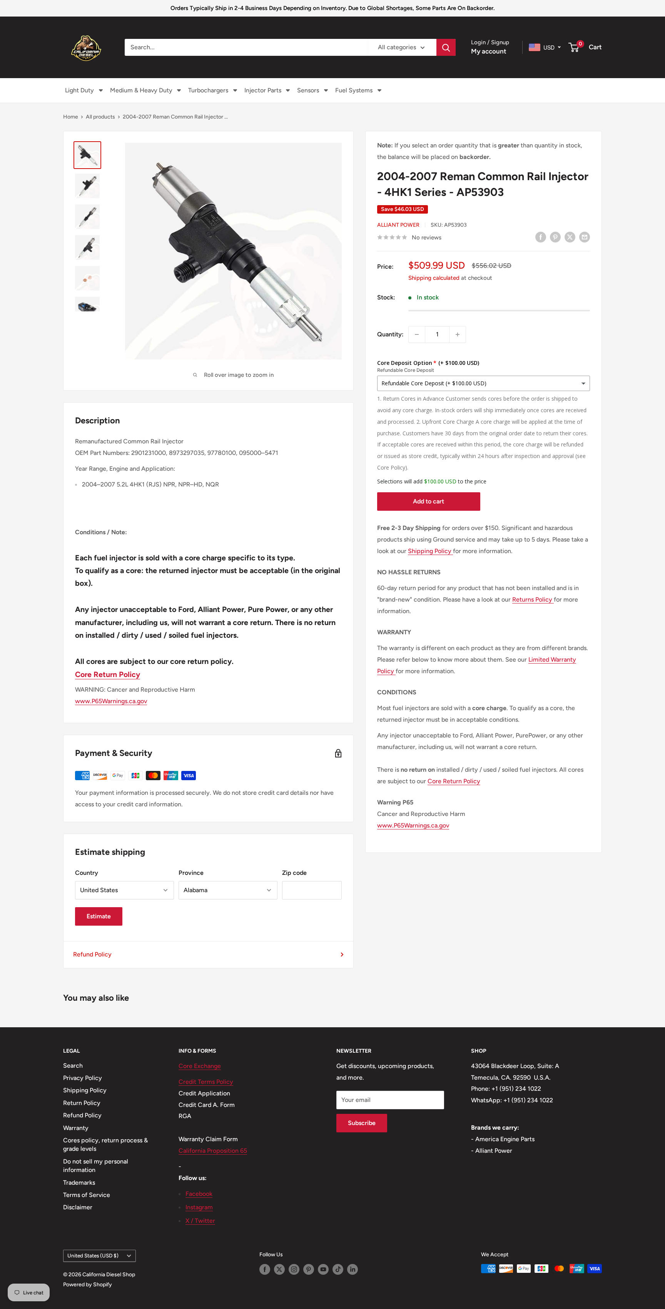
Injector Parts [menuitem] (262, 90)
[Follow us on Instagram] (294, 1269)
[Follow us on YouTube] (323, 1269)
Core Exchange (200, 1066)
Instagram (199, 1207)
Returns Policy (533, 599)
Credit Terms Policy (206, 1081)
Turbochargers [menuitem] (208, 90)
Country (86, 872)
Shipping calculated (433, 277)
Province (191, 872)
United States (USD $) (93, 1255)
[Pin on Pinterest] (555, 236)
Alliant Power (398, 225)
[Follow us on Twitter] (279, 1269)
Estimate (99, 916)
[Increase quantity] (457, 334)
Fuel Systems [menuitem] (354, 90)
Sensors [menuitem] (308, 90)
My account (488, 51)
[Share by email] (584, 236)
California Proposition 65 (213, 1150)
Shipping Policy (430, 551)
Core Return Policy (454, 781)
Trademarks (79, 1182)
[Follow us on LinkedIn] (352, 1269)
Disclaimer (77, 1207)
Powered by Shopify (87, 1284)
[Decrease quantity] (417, 334)
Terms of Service (86, 1195)
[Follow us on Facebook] (264, 1269)
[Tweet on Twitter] (570, 236)
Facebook (198, 1193)
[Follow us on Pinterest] (308, 1269)
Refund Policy (92, 954)
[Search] (446, 47)
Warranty (76, 1128)
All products (100, 117)
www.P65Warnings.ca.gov (413, 825)
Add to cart (428, 501)
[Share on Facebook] (540, 236)
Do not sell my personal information (95, 1166)
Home (70, 117)
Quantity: (390, 334)
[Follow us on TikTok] (337, 1269)
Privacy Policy (82, 1078)
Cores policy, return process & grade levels (105, 1144)
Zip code (294, 872)
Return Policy (81, 1103)
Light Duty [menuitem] (79, 90)
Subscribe (362, 1123)
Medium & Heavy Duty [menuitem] (141, 90)
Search (73, 1065)
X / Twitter (200, 1220)
